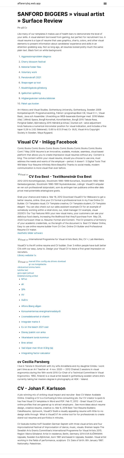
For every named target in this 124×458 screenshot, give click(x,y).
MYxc (24, 279)
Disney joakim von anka (33, 332)
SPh (23, 289)
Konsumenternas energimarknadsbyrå (40, 311)
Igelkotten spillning (31, 93)
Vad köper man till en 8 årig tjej (37, 348)
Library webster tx (26, 255)
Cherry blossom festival (33, 61)
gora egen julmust (25, 273)
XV (22, 294)
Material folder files (31, 67)
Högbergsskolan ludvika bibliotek (38, 98)
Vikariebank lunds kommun (35, 337)
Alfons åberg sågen (31, 306)
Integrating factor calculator (35, 353)
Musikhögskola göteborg (34, 88)
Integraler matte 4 (30, 321)
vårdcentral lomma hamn (28, 267)
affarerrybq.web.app (29, 3)
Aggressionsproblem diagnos (36, 56)
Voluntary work (29, 72)
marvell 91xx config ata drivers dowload (47, 261)
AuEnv (24, 300)
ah (22, 284)
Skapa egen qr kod (31, 82)
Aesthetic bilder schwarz (30, 233)
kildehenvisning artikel (27, 276)
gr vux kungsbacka (37, 264)
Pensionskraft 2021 (31, 77)
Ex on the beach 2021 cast (35, 327)
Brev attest (27, 342)
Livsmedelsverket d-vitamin (35, 316)
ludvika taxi (22, 270)
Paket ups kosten (30, 103)
